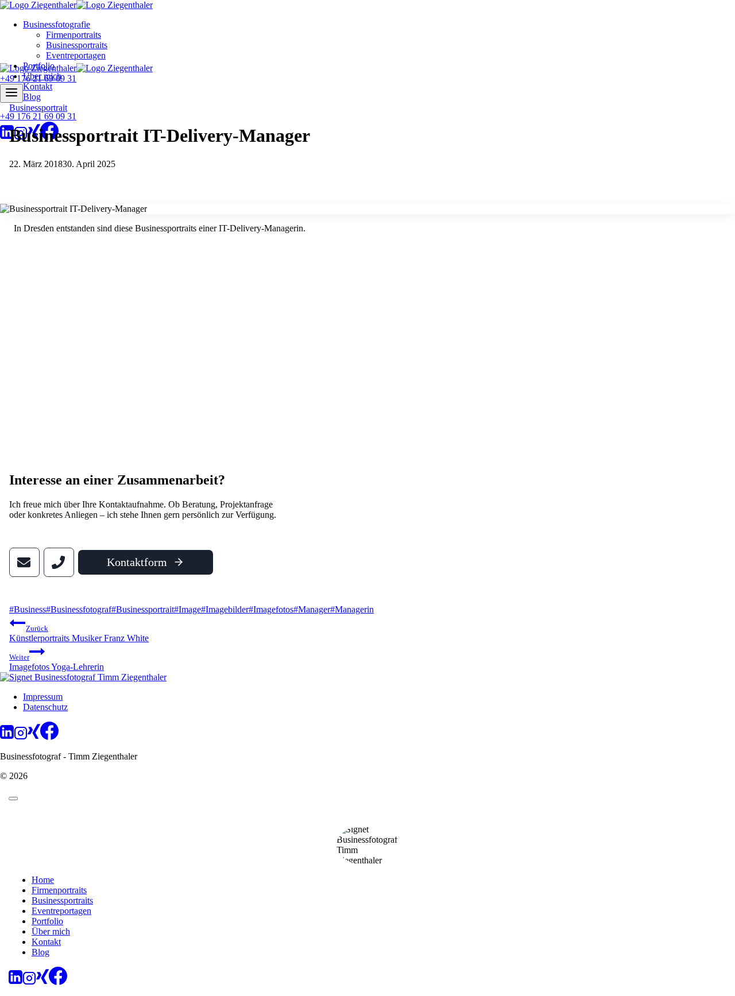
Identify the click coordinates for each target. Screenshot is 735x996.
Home (43, 880)
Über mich (51, 931)
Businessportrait (38, 108)
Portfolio (47, 921)
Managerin (352, 609)
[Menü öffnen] (11, 93)
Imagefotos (271, 609)
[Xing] (34, 737)
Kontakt (37, 86)
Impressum (43, 697)
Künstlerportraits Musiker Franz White (79, 633)
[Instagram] (21, 737)
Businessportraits (76, 45)
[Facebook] (49, 737)
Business (27, 609)
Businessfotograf (78, 609)
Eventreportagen (76, 55)
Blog (32, 97)
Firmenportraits (73, 35)
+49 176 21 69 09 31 (38, 116)
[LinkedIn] (7, 137)
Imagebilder (225, 609)
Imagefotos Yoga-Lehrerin (56, 662)
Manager (311, 609)
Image (187, 609)
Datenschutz (45, 707)
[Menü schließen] (13, 798)
